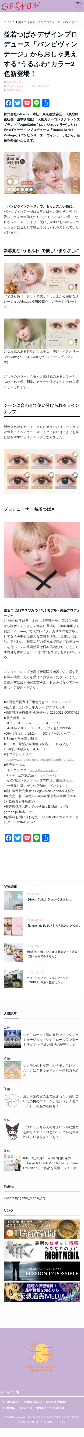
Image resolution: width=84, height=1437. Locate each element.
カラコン (31, 86)
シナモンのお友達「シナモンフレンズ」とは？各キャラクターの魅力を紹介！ (51, 1070)
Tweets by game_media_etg (25, 1198)
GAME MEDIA (11, 1401)
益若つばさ (43, 86)
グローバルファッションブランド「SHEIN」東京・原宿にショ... (47, 980)
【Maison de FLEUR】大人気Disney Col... (53, 925)
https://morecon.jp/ (43, 770)
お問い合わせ (72, 1417)
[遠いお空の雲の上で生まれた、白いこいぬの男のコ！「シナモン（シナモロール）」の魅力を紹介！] (13, 1108)
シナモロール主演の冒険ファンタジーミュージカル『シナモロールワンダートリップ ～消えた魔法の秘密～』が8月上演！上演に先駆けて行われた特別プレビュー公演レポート (51, 1040)
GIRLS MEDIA (33, 1401)
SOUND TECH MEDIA (50, 1408)
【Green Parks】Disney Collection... (49, 899)
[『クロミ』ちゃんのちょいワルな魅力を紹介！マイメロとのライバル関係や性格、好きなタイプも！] (13, 1139)
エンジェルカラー (16, 86)
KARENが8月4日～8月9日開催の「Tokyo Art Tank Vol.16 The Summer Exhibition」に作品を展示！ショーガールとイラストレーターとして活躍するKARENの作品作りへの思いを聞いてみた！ (51, 1163)
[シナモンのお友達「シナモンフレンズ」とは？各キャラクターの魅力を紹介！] (13, 1077)
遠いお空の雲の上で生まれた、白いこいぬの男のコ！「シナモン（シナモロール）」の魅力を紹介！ (51, 1101)
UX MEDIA (25, 1408)
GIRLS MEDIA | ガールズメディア (27, 1417)
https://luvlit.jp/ (48, 775)
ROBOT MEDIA (56, 1401)
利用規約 (56, 1417)
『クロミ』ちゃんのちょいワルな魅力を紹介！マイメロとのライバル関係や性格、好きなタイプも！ (51, 1132)
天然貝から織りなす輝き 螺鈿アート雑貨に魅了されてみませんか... (51, 954)
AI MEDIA (8, 1408)
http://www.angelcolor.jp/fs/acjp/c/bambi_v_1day (39, 759)
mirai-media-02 (14, 89)
